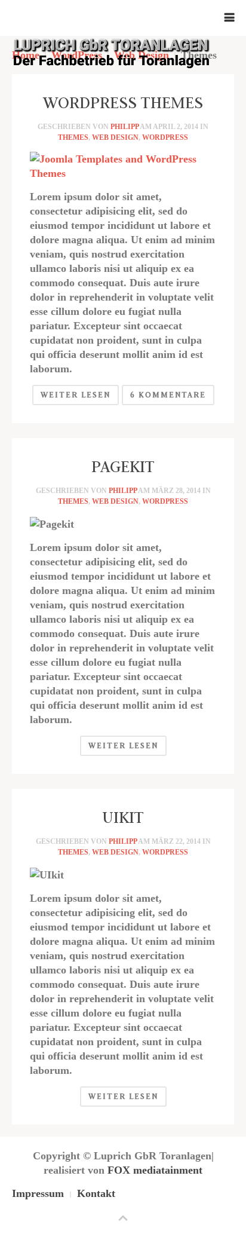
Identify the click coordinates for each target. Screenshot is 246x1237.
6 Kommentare (168, 395)
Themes (73, 137)
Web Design (115, 137)
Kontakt (96, 1193)
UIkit (123, 817)
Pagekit (123, 466)
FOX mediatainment (154, 1170)
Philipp (124, 127)
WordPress (165, 137)
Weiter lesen (75, 395)
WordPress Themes (123, 102)
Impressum (38, 1193)
